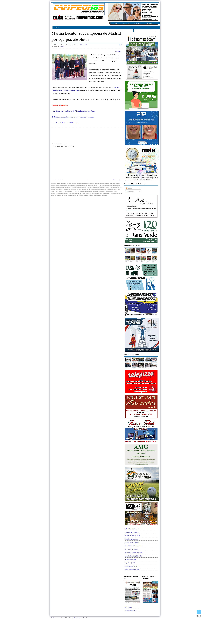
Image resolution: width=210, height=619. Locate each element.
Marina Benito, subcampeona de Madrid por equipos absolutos (86, 36)
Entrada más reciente (57, 180)
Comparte (118, 51)
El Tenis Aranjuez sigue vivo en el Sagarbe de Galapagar (73, 117)
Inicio (57, 27)
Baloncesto (126, 23)
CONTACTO (128, 607)
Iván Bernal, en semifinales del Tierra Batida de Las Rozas (73, 111)
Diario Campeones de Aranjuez (58, 617)
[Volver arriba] (199, 614)
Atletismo (137, 23)
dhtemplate (85, 617)
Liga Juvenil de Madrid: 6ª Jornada (65, 123)
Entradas (129, 188)
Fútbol (115, 23)
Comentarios (130, 191)
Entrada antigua (117, 180)
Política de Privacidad (130, 610)
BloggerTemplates (78, 617)
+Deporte (149, 23)
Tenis (62, 46)
